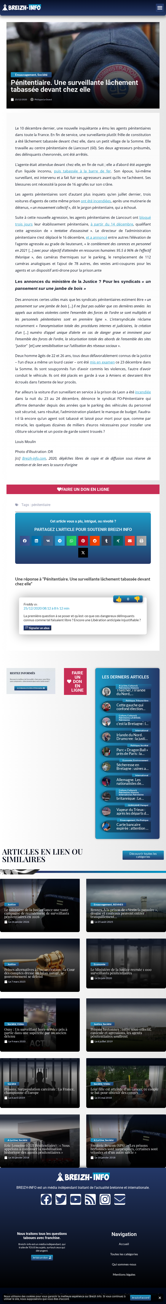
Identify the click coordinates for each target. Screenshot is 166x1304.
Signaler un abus (38, 628)
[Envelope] (119, 1199)
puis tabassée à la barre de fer (82, 171)
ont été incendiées (96, 201)
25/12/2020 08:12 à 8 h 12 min (46, 608)
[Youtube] (75, 1199)
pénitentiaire (41, 505)
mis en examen (102, 362)
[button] (160, 8)
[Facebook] (46, 1199)
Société (42, 74)
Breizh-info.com (34, 458)
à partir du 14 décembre (112, 224)
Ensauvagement (25, 74)
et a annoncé (96, 237)
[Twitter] (61, 1199)
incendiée (143, 392)
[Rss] (90, 1199)
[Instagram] (105, 1199)
